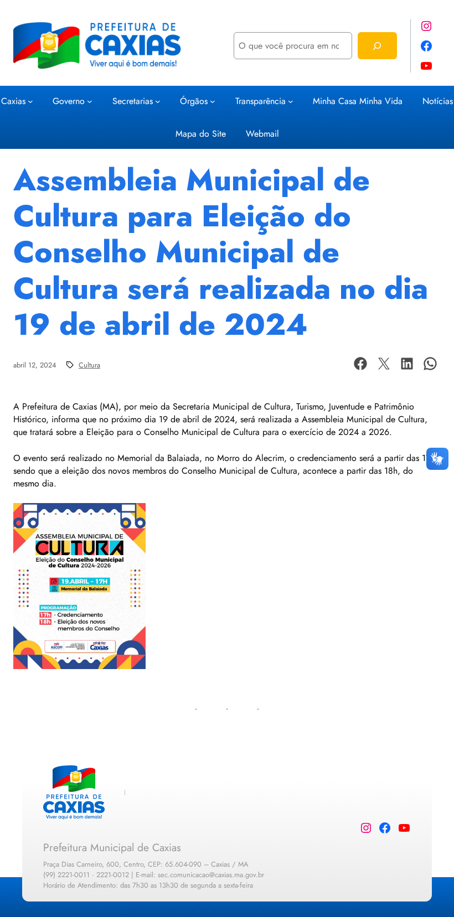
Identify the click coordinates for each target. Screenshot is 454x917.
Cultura (89, 365)
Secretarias (132, 101)
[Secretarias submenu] (158, 100)
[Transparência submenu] (290, 100)
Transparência (260, 101)
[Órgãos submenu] (212, 100)
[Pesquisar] (377, 45)
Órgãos (194, 101)
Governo (69, 101)
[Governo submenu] (89, 100)
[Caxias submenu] (30, 100)
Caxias (13, 101)
